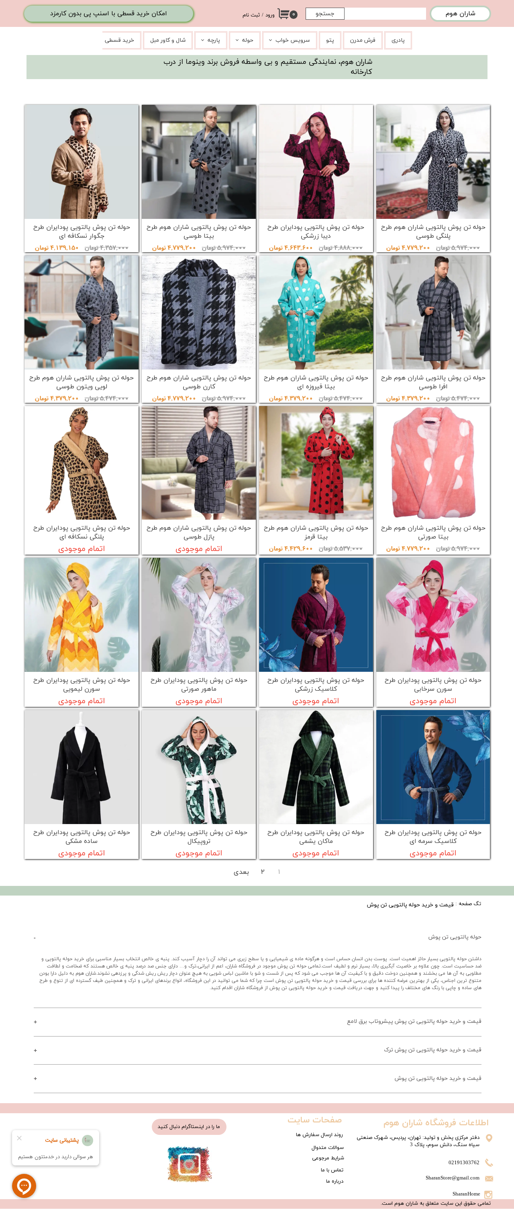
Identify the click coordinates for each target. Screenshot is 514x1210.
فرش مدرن (362, 40)
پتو (330, 40)
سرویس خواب (292, 40)
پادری (398, 40)
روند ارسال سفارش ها (319, 1135)
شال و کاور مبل (168, 40)
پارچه (214, 40)
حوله (247, 40)
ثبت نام (251, 15)
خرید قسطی (119, 40)
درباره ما (334, 1181)
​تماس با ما (332, 1170)
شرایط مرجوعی (328, 1158)
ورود (270, 15)
